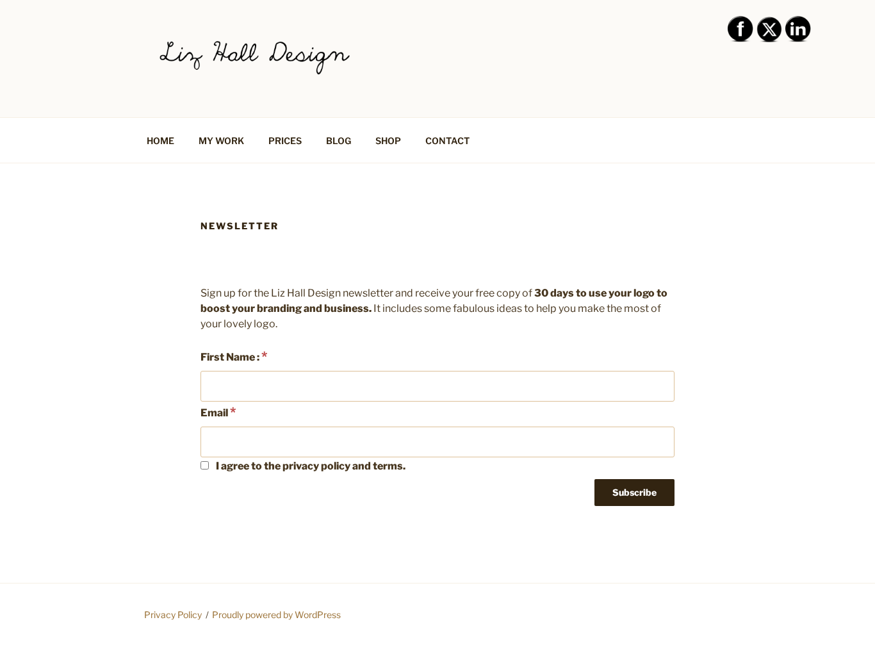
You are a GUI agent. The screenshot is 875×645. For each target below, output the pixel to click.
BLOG (338, 140)
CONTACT (447, 140)
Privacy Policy (173, 614)
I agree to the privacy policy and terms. (309, 466)
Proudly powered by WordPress (276, 614)
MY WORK (221, 140)
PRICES (285, 140)
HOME (160, 140)
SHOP (388, 140)
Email (218, 412)
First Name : (233, 356)
